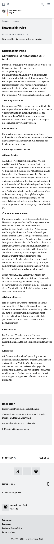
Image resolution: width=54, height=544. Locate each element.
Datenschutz (7, 520)
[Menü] (49, 4)
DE (3, 4)
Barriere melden (8, 532)
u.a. (16, 285)
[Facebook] (27, 471)
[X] (18, 471)
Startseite (5, 21)
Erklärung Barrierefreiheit (12, 528)
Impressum (6, 524)
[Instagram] (36, 471)
